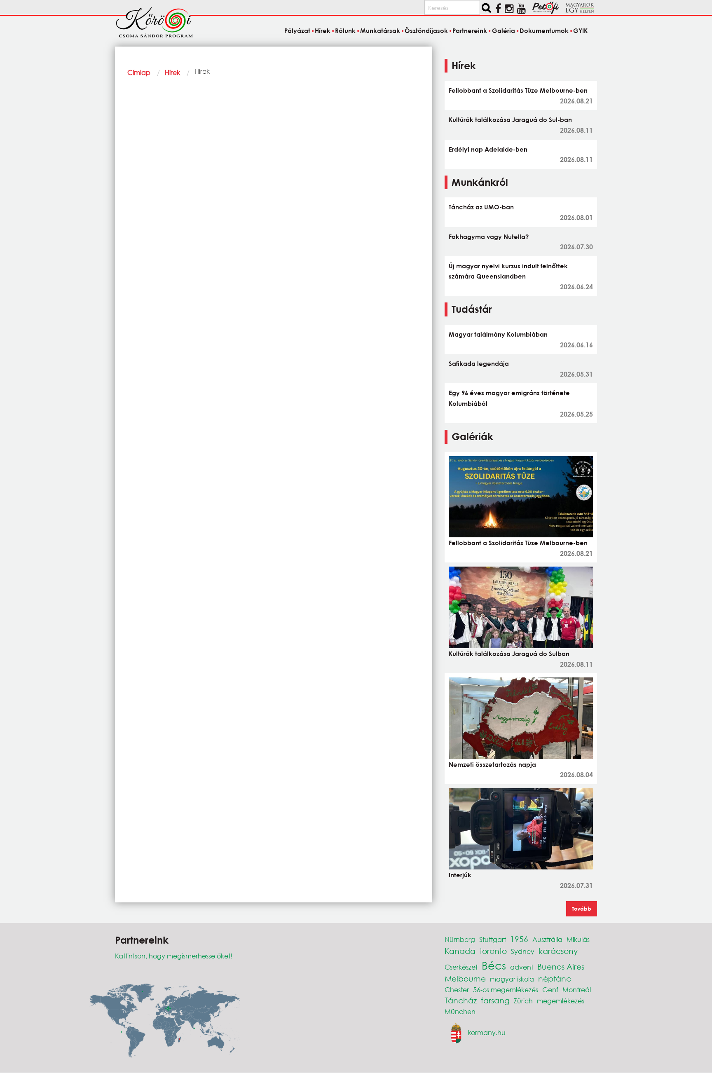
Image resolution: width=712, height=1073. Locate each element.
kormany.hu (487, 1032)
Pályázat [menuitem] (297, 30)
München (460, 1011)
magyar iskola (512, 979)
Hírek (172, 72)
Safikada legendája (479, 363)
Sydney (522, 951)
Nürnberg (460, 939)
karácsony (558, 951)
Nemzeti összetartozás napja (492, 764)
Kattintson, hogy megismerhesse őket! (173, 955)
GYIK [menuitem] (580, 30)
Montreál (576, 989)
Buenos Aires (560, 966)
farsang (495, 1000)
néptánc (554, 978)
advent (521, 967)
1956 (519, 939)
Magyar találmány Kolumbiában (498, 334)
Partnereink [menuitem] (469, 30)
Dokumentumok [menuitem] (544, 30)
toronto (493, 951)
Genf (550, 989)
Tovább (581, 908)
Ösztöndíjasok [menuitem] (426, 30)
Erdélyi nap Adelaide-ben (488, 149)
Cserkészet (461, 967)
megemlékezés (560, 1000)
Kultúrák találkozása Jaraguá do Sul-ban (510, 119)
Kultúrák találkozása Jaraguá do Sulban (509, 653)
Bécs (494, 965)
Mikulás (578, 939)
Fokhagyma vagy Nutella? (489, 236)
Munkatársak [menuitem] (380, 30)
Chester (457, 989)
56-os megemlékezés (505, 989)
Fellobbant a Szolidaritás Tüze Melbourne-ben (518, 90)
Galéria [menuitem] (503, 30)
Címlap (138, 72)
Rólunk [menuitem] (345, 30)
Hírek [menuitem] (322, 30)
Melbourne (465, 978)
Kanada (460, 951)
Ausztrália (547, 939)
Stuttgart (492, 939)
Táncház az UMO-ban (481, 207)
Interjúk (460, 875)
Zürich (523, 1000)
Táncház (461, 1000)
